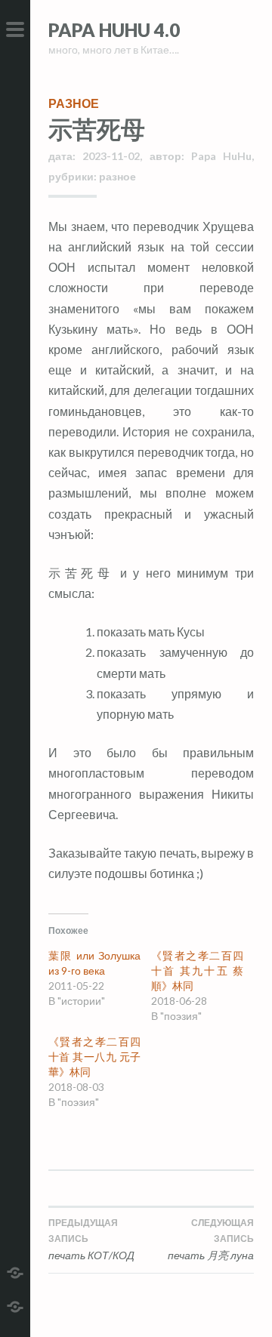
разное (73, 103)
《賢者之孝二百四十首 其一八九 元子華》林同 (94, 1056)
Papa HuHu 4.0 (114, 30)
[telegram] (15, 1271)
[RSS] (15, 1305)
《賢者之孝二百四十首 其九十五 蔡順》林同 (197, 970)
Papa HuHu (221, 155)
